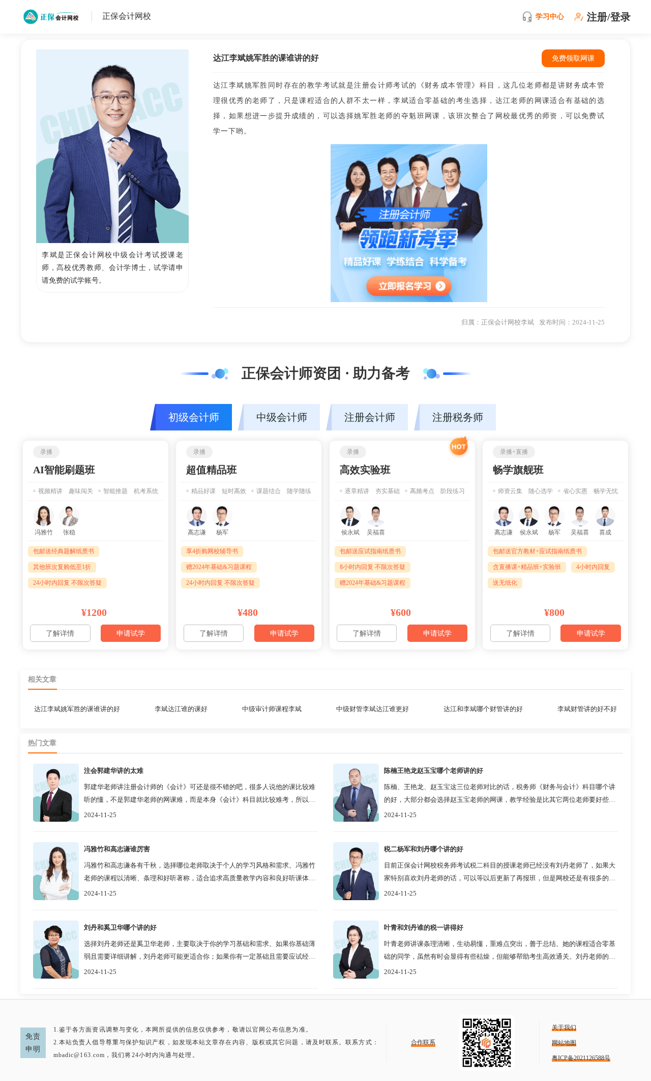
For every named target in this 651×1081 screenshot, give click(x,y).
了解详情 (60, 633)
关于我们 (564, 1027)
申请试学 (130, 633)
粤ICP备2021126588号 (581, 1058)
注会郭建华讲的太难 (113, 770)
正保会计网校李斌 (507, 322)
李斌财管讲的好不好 (587, 709)
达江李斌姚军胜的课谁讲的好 (77, 709)
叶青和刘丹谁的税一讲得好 (423, 927)
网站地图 (564, 1042)
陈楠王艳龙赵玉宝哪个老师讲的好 (433, 770)
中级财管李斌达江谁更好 (372, 709)
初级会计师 (193, 417)
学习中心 (550, 16)
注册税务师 (457, 417)
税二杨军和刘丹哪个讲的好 (423, 849)
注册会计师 (369, 417)
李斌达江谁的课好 (181, 709)
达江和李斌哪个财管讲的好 (483, 709)
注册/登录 (609, 16)
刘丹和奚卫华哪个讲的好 (120, 927)
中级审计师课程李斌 (272, 709)
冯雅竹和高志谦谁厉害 (117, 849)
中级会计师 (281, 417)
